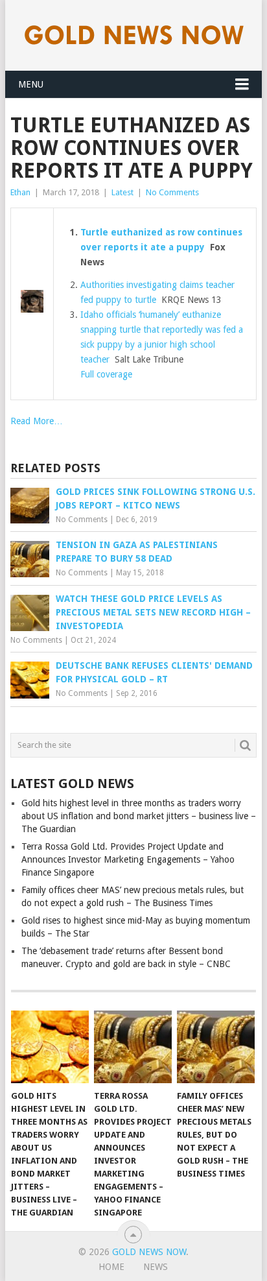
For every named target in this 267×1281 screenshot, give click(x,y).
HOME (111, 1267)
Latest (122, 192)
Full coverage (106, 374)
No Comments (172, 192)
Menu (30, 84)
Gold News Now (149, 1252)
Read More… (36, 421)
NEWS (155, 1267)
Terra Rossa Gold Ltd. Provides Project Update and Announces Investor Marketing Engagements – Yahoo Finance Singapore (128, 859)
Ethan (20, 192)
